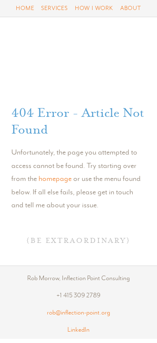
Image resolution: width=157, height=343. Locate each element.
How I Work (94, 8)
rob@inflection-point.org (78, 313)
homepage (55, 179)
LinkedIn (78, 330)
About (130, 8)
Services (54, 8)
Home (25, 8)
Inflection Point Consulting (79, 61)
